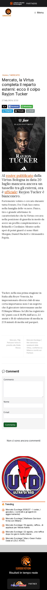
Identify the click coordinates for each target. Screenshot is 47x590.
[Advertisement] (23, 45)
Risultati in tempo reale (23, 572)
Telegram (8, 111)
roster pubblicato (19, 175)
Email (32, 111)
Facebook (15, 106)
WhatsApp (28, 106)
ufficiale (10, 192)
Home (5, 75)
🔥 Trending (8, 504)
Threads (20, 111)
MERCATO (15, 75)
